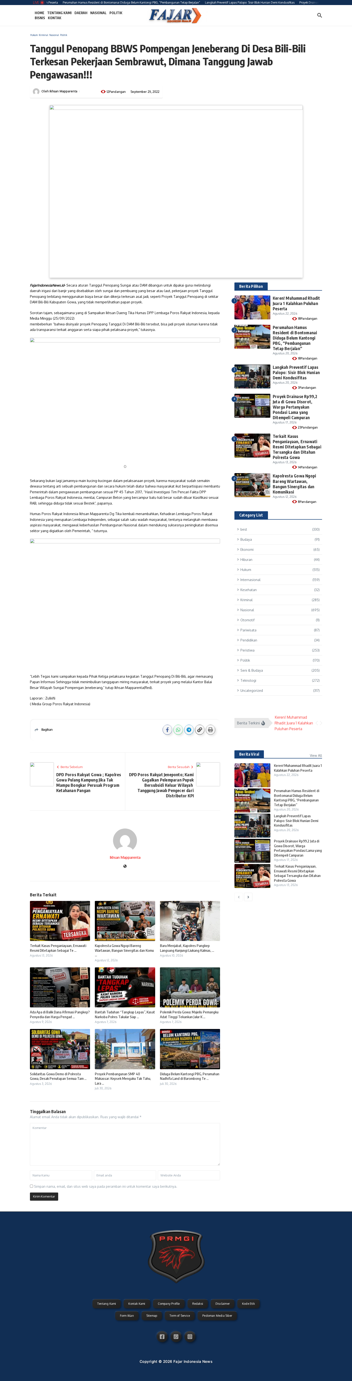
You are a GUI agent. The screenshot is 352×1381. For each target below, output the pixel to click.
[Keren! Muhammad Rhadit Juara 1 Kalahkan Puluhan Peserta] (252, 775)
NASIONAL (98, 13)
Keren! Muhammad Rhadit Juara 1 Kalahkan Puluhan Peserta (296, 303)
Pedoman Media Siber (217, 1315)
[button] (317, 723)
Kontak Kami (136, 1303)
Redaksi (197, 1303)
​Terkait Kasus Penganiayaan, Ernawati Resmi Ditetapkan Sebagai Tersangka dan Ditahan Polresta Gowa (297, 447)
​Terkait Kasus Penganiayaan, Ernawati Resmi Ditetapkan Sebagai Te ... (58, 947)
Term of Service (180, 1315)
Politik (63, 35)
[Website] (125, 866)
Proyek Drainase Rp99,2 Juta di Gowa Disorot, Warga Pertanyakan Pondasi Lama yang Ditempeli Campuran (295, 407)
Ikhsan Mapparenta (63, 91)
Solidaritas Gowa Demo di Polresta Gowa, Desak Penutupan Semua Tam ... (58, 1076)
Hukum (34, 35)
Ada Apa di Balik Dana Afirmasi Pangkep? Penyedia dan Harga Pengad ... (60, 1014)
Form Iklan (127, 1315)
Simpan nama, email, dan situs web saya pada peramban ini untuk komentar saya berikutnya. (105, 1186)
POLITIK (115, 13)
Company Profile (169, 1303)
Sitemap (151, 1315)
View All (316, 755)
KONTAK (54, 18)
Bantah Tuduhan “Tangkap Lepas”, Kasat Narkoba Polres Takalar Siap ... (125, 1014)
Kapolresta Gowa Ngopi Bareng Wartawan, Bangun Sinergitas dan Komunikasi (294, 483)
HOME (39, 13)
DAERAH (80, 13)
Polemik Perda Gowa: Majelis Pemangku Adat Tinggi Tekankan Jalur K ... (189, 1014)
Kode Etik (248, 1303)
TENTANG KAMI (59, 13)
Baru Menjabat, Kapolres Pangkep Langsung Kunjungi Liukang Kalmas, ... (187, 947)
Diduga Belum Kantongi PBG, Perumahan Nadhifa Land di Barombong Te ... (189, 1076)
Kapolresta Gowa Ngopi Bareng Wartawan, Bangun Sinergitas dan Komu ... (124, 950)
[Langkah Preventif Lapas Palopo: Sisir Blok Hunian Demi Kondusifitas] (252, 826)
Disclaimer (223, 1303)
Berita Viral (249, 754)
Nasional (54, 35)
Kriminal (43, 35)
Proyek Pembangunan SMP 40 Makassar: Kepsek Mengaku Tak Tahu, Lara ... (123, 1078)
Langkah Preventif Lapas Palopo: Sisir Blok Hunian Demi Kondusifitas (296, 372)
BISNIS (40, 18)
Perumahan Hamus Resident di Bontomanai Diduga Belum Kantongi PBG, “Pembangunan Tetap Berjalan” (295, 338)
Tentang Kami (106, 1303)
